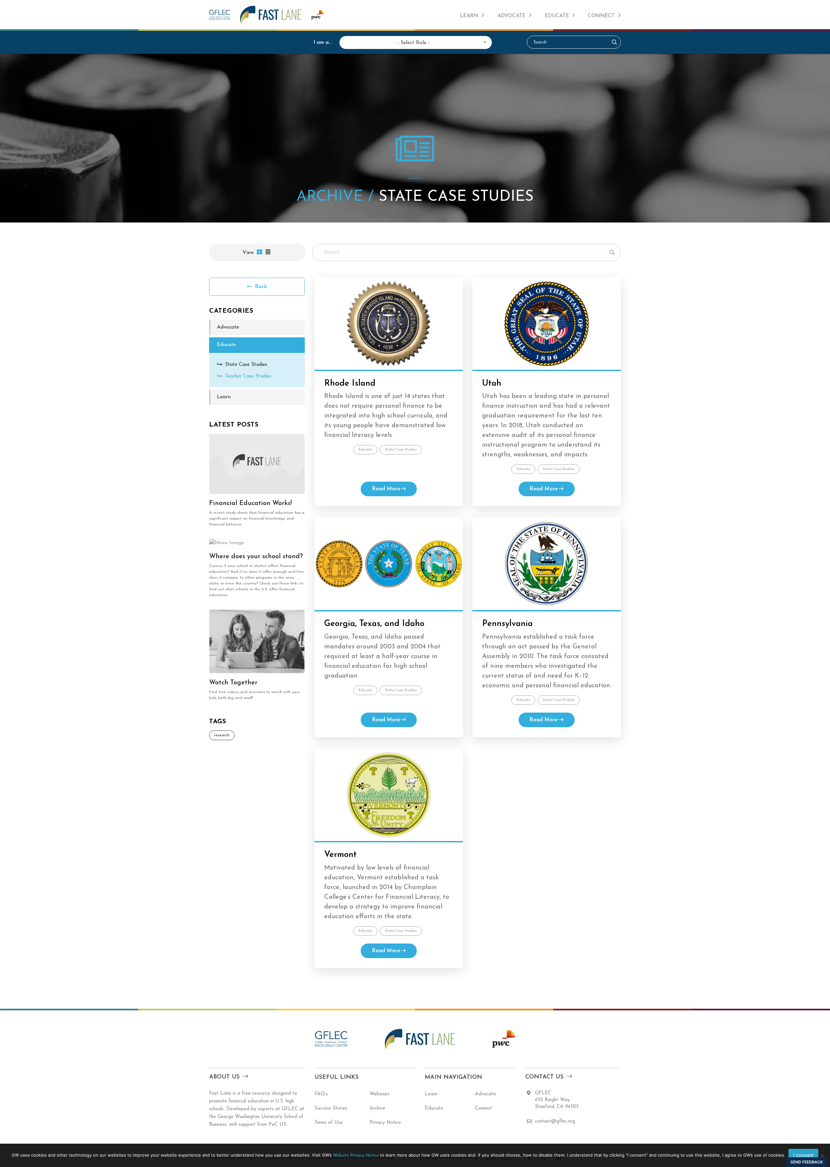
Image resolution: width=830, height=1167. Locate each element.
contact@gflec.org (555, 1121)
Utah (491, 383)
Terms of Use (328, 1122)
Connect (601, 15)
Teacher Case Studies (248, 376)
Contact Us (544, 1077)
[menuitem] (472, 14)
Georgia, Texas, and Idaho (374, 624)
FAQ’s (321, 1094)
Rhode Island (349, 383)
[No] (822, 1155)
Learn (469, 15)
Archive (377, 1108)
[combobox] (413, 42)
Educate (557, 15)
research (222, 735)
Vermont (340, 854)
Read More (386, 489)
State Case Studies (401, 449)
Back (260, 286)
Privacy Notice (385, 1122)
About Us (224, 1077)
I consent (803, 1155)
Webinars (379, 1094)
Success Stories (330, 1108)
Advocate (511, 15)
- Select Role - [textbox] (413, 42)
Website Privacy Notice (356, 1155)
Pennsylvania (507, 624)
